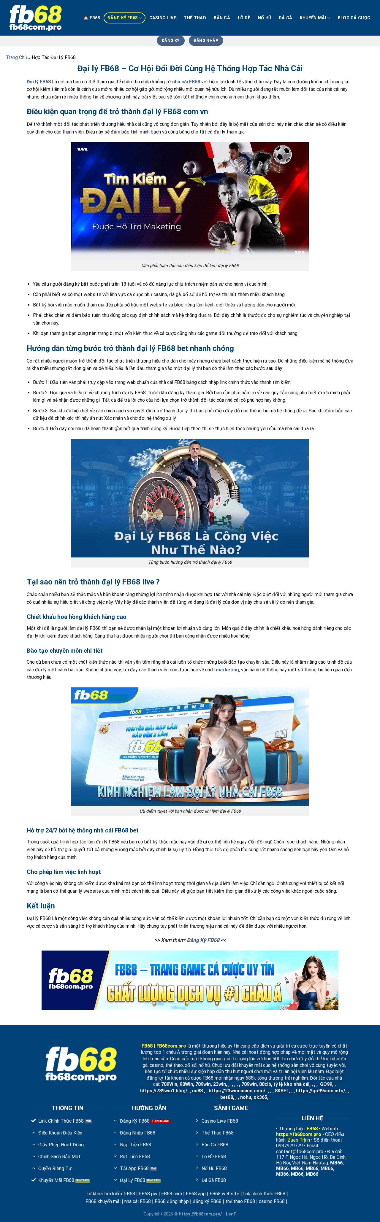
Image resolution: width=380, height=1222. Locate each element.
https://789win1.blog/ (163, 1091)
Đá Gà (285, 17)
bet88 (226, 1097)
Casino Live (162, 17)
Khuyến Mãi (313, 17)
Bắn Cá (222, 17)
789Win (169, 1084)
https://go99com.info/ (320, 1091)
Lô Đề (244, 17)
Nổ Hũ (264, 17)
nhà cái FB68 (186, 82)
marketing (227, 670)
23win (219, 1084)
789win (203, 1084)
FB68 (95, 17)
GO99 (326, 1084)
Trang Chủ (16, 57)
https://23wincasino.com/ (237, 1091)
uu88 (197, 1091)
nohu (245, 1097)
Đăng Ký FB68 (122, 17)
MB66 (336, 1163)
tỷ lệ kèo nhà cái (291, 1084)
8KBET (282, 1091)
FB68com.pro (171, 1046)
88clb (265, 1084)
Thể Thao (195, 17)
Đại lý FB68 (39, 82)
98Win (186, 1084)
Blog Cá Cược (354, 17)
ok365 (260, 1097)
